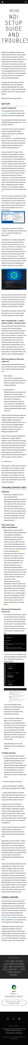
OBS (17, 10)
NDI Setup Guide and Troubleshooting (14, 1033)
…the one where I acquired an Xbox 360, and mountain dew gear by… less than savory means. (13, 1029)
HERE (22, 122)
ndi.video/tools (6, 113)
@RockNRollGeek (6, 917)
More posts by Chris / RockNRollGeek (14, 1002)
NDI (11, 10)
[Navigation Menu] (26, 2)
